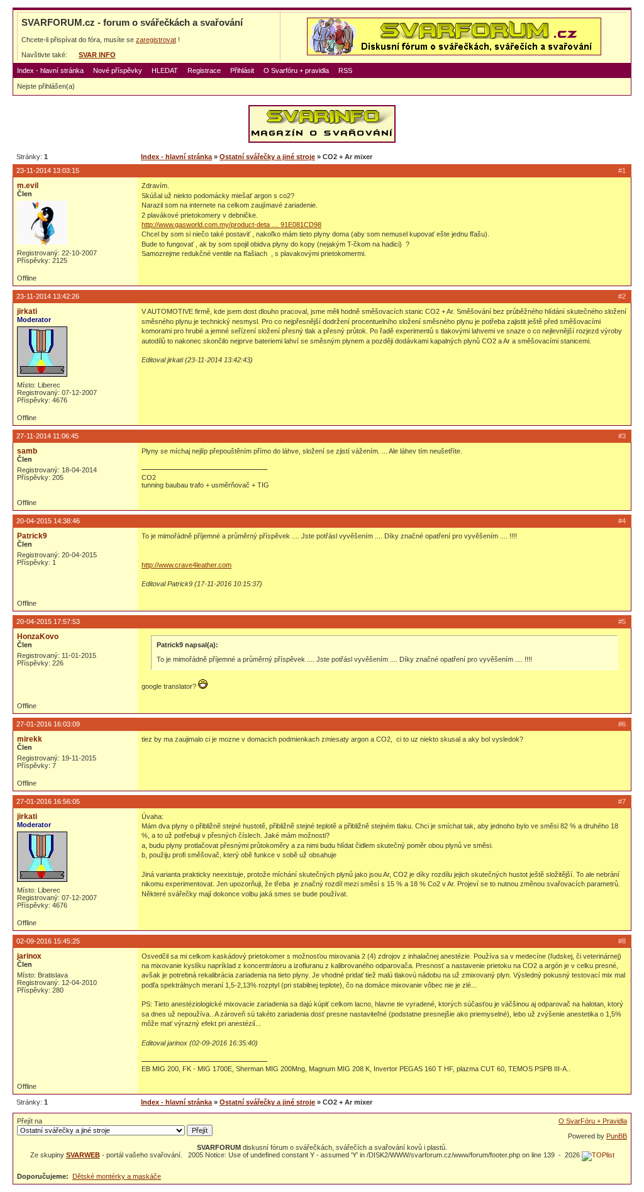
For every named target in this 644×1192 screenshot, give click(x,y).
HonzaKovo (37, 636)
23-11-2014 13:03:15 (47, 170)
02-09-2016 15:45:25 (48, 941)
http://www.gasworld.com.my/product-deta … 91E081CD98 (231, 224)
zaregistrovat (156, 39)
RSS (345, 70)
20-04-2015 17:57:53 (48, 621)
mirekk (29, 739)
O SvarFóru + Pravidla (592, 1121)
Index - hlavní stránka (50, 70)
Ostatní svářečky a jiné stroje (267, 156)
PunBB (616, 1136)
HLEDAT (165, 70)
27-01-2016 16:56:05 (48, 801)
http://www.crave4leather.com (186, 565)
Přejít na (29, 1121)
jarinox (29, 956)
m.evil (27, 185)
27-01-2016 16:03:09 (48, 724)
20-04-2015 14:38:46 (48, 521)
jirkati (27, 311)
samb (27, 451)
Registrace (204, 70)
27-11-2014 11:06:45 (47, 436)
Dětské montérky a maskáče (116, 1176)
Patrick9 (32, 536)
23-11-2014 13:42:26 (47, 296)
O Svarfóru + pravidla (296, 70)
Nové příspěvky (117, 70)
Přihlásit (242, 70)
